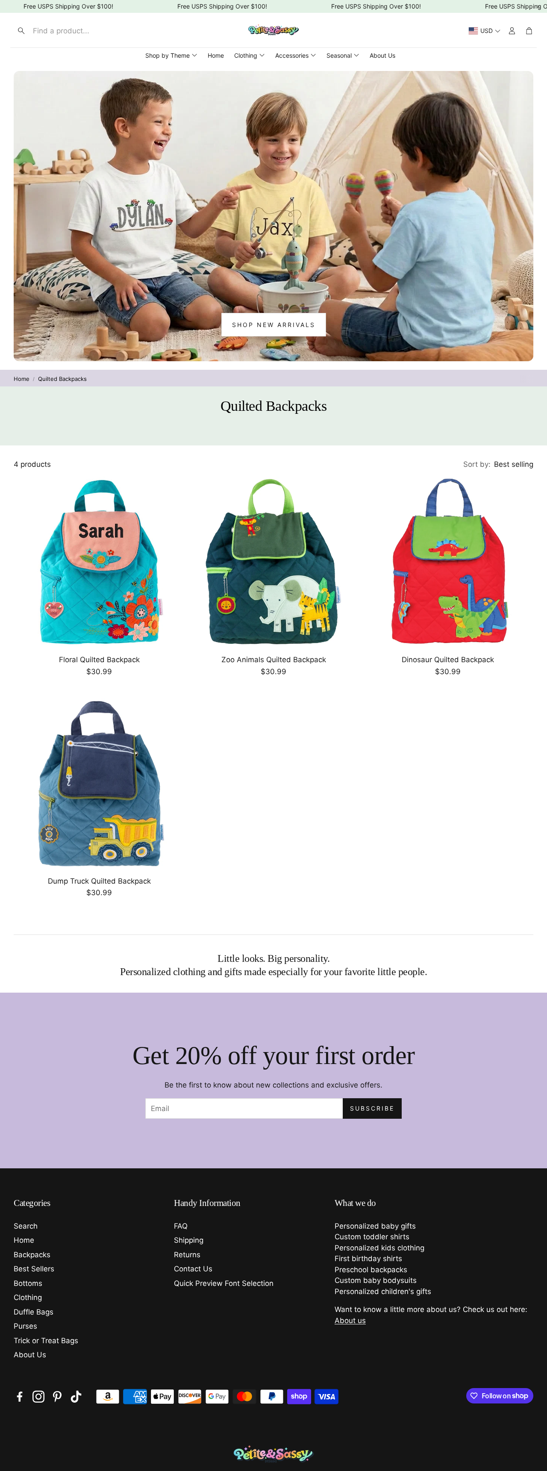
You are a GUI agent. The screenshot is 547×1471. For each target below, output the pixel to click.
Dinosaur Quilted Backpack (448, 659)
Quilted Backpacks (62, 378)
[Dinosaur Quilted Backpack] (447, 562)
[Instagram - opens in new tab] (38, 1397)
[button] (84, 31)
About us (350, 1320)
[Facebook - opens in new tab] (20, 1397)
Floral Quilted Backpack (99, 659)
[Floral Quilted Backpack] (99, 562)
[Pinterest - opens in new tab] (57, 1397)
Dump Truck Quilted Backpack (99, 881)
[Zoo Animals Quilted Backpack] (273, 562)
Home (21, 378)
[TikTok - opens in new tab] (76, 1397)
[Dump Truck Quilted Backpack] (99, 783)
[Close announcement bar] (538, 6)
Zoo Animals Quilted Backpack (273, 659)
